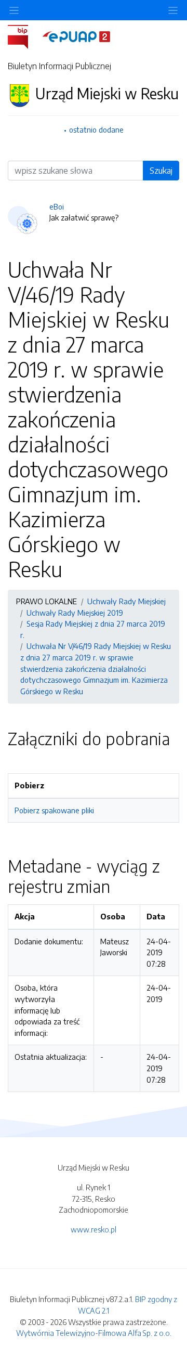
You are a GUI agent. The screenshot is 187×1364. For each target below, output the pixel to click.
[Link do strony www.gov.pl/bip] (24, 36)
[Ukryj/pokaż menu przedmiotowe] (14, 10)
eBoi (56, 206)
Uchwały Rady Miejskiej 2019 (74, 612)
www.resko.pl (93, 1229)
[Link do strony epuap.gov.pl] (76, 36)
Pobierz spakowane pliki (54, 810)
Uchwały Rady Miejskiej (126, 601)
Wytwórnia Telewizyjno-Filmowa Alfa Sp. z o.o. (93, 1332)
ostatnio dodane (96, 129)
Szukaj (161, 170)
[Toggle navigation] (173, 10)
